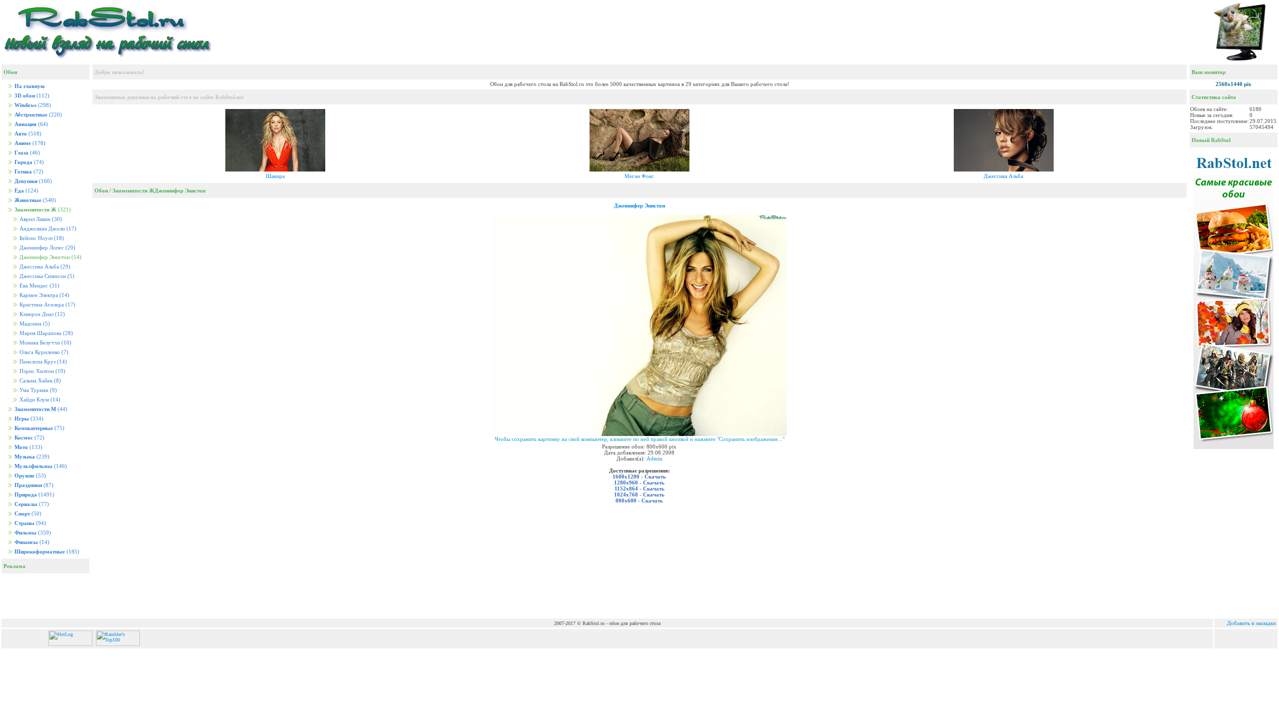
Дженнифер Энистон (179, 191)
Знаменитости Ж (133, 191)
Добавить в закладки (1251, 623)
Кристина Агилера (46, 305)
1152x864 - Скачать (639, 489)
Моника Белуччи (44, 343)
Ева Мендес (38, 285)
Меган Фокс (639, 176)
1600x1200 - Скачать (639, 477)
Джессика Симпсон (46, 276)
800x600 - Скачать (639, 501)
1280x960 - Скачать (639, 483)
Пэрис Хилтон (41, 371)
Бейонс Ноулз (41, 238)
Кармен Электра (43, 295)
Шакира (275, 176)
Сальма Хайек (39, 381)
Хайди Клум (39, 399)
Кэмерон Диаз (41, 314)
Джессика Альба (44, 267)
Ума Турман (37, 390)
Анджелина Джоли (47, 229)
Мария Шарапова (45, 333)
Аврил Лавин (40, 219)
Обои (101, 191)
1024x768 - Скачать (639, 495)
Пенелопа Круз (42, 361)
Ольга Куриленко (43, 352)
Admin (654, 459)
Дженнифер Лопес (46, 247)
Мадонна (34, 323)
